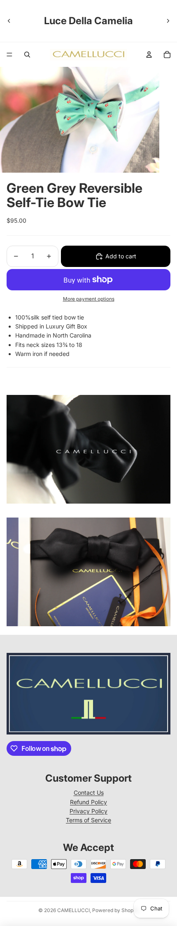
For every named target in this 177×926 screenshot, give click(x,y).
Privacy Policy (88, 810)
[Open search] (27, 55)
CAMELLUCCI (73, 910)
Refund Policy (88, 801)
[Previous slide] (9, 21)
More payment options (88, 299)
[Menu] (9, 54)
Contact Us (89, 792)
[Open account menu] (149, 55)
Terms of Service (88, 820)
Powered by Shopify (115, 910)
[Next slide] (168, 21)
